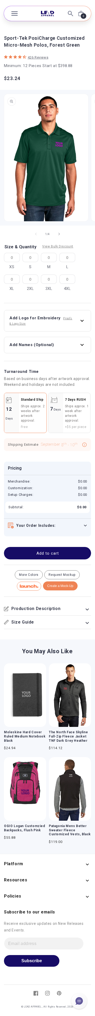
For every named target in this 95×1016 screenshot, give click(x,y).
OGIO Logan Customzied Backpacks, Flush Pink (24, 828)
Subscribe (31, 960)
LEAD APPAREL (33, 1006)
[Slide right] (59, 234)
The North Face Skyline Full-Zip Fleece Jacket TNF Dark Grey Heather (68, 736)
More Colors (29, 575)
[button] (14, 13)
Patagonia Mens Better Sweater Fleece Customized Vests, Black (70, 830)
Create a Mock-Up (60, 586)
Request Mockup (62, 575)
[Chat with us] (79, 1001)
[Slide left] (36, 234)
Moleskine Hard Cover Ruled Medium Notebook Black (25, 736)
